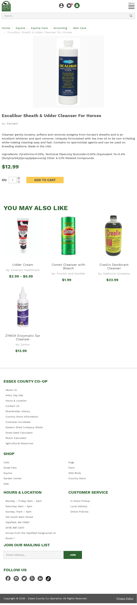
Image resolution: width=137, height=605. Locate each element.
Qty (4, 179)
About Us (11, 390)
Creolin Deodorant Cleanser (114, 266)
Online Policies (79, 511)
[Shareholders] (77, 5)
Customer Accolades (18, 422)
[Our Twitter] (24, 579)
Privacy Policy (125, 598)
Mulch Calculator (16, 438)
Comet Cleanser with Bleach (68, 266)
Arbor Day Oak (14, 395)
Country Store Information (22, 416)
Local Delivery (78, 506)
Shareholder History (18, 411)
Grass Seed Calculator (19, 432)
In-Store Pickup (80, 501)
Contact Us (12, 406)
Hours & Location (16, 400)
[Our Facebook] (8, 579)
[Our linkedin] (40, 579)
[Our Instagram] (16, 579)
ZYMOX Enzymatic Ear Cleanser (22, 337)
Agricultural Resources (19, 443)
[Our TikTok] (48, 579)
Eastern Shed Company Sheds (24, 427)
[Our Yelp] (32, 579)
